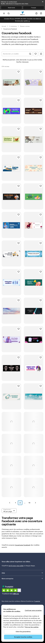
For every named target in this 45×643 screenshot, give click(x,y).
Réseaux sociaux (25, 26)
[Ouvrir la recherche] (8, 13)
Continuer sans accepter (33, 610)
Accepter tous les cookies (23, 637)
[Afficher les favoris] (35, 53)
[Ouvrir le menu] (4, 13)
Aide (3, 573)
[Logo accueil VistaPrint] (22, 13)
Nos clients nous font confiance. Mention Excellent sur (21, 601)
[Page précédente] (9, 502)
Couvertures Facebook (10, 29)
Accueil (4, 26)
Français (33, 7)
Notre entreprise (7, 578)
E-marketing (13, 26)
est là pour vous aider (16, 566)
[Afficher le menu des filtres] (41, 53)
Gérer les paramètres (23, 631)
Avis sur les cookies (31, 627)
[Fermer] (42, 1)
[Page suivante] (35, 502)
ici (29, 21)
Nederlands (11, 7)
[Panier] (41, 13)
